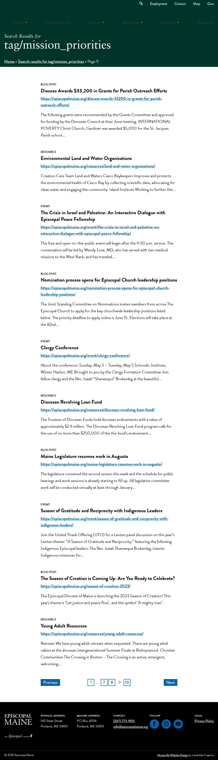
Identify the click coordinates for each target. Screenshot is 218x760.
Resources (205, 22)
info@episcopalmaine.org (130, 726)
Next (170, 682)
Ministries (130, 22)
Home (9, 61)
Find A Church (57, 22)
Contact (180, 3)
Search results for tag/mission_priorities (51, 61)
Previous (50, 682)
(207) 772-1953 (124, 720)
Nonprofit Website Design (172, 755)
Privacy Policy (204, 720)
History (94, 22)
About (18, 22)
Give (210, 3)
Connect (168, 22)
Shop (196, 3)
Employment (158, 3)
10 (127, 682)
